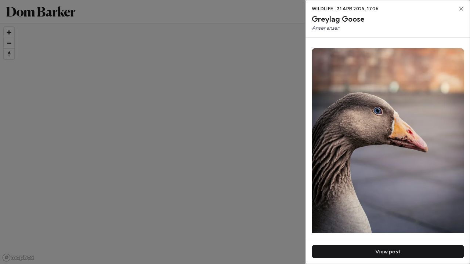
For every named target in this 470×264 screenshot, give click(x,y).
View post (388, 251)
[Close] (461, 9)
